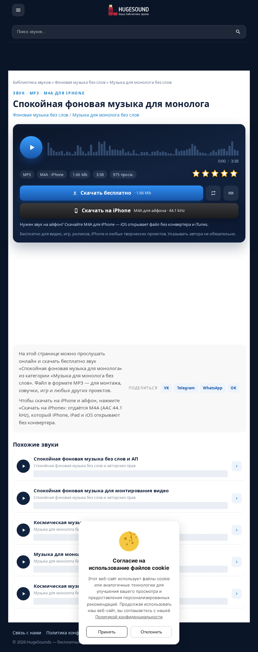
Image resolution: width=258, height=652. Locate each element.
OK (233, 388)
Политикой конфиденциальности (129, 616)
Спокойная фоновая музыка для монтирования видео (101, 490)
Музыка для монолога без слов (105, 115)
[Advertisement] (129, 293)
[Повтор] (213, 193)
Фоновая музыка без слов (40, 115)
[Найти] (238, 31)
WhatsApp (212, 388)
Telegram (186, 388)
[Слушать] (31, 147)
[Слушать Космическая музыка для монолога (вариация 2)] (23, 593)
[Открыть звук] (237, 466)
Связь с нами (27, 633)
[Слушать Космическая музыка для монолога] (23, 530)
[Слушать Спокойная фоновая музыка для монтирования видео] (23, 498)
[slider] (143, 143)
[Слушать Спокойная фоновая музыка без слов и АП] (23, 466)
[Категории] (18, 10)
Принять (106, 631)
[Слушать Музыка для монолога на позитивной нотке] (23, 562)
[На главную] (137, 10)
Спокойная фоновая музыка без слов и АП (86, 458)
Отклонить (151, 631)
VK (166, 388)
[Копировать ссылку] (230, 193)
